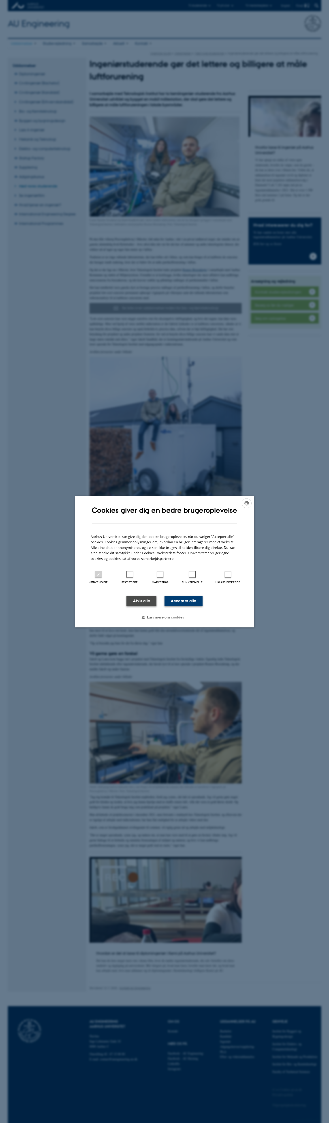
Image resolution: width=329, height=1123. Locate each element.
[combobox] (246, 503)
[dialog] (164, 561)
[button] (164, 617)
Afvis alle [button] (141, 601)
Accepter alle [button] (183, 601)
